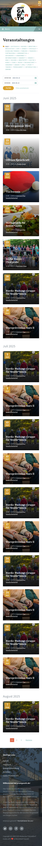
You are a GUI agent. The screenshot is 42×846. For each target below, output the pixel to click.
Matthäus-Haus (21, 266)
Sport (29, 65)
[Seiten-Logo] (21, 22)
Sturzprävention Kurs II (20, 327)
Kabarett (22, 58)
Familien (24, 51)
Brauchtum (9, 49)
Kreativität (23, 60)
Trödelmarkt (18, 67)
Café (17, 49)
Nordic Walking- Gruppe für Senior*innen (20, 292)
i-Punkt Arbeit (21, 164)
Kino (7, 60)
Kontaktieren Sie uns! (25, 821)
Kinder (30, 58)
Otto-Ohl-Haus (21, 130)
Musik (20, 62)
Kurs (14, 62)
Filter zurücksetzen (22, 88)
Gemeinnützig (22, 53)
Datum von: (7, 78)
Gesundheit (9, 55)
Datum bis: (7, 83)
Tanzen (8, 67)
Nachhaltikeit (29, 62)
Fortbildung (10, 53)
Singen (16, 65)
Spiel (23, 65)
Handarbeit (20, 55)
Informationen (11, 58)
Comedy (24, 49)
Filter (8, 88)
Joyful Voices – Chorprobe (15, 260)
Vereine (8, 69)
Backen (23, 46)
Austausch (15, 46)
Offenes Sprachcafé (17, 159)
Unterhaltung (30, 67)
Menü (7, 29)
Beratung (32, 46)
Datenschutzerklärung (11, 768)
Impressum (7, 765)
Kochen (13, 60)
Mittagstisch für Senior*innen (15, 224)
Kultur (31, 60)
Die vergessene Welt (18, 125)
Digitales (32, 49)
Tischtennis (13, 191)
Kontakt (39, 2)
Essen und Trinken (12, 51)
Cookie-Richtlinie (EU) (11, 776)
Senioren (8, 65)
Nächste (29, 740)
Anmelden (6, 772)
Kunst (7, 62)
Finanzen (32, 51)
